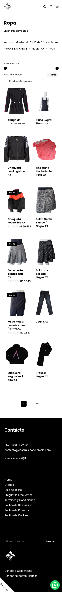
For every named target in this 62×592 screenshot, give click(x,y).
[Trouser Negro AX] (45, 354)
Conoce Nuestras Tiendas (21, 576)
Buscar (50, 541)
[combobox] (17, 31)
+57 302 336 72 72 (16, 445)
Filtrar (53, 74)
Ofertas (9, 484)
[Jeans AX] (45, 303)
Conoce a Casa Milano (18, 570)
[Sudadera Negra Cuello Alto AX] (17, 354)
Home (8, 479)
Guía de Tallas (13, 490)
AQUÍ (15, 458)
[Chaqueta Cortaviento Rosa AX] (45, 149)
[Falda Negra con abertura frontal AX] (17, 303)
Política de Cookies (16, 515)
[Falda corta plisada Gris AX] (17, 252)
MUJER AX (38, 48)
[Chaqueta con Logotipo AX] (17, 149)
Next (38, 403)
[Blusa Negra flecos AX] (45, 101)
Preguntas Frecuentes (18, 495)
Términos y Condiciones (19, 500)
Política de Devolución (18, 505)
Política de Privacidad (17, 510)
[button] (57, 6)
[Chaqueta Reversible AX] (17, 200)
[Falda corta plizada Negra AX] (45, 252)
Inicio (7, 42)
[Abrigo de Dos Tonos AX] (17, 101)
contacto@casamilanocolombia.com (27, 450)
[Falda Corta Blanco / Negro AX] (45, 200)
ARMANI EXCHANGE (15, 48)
